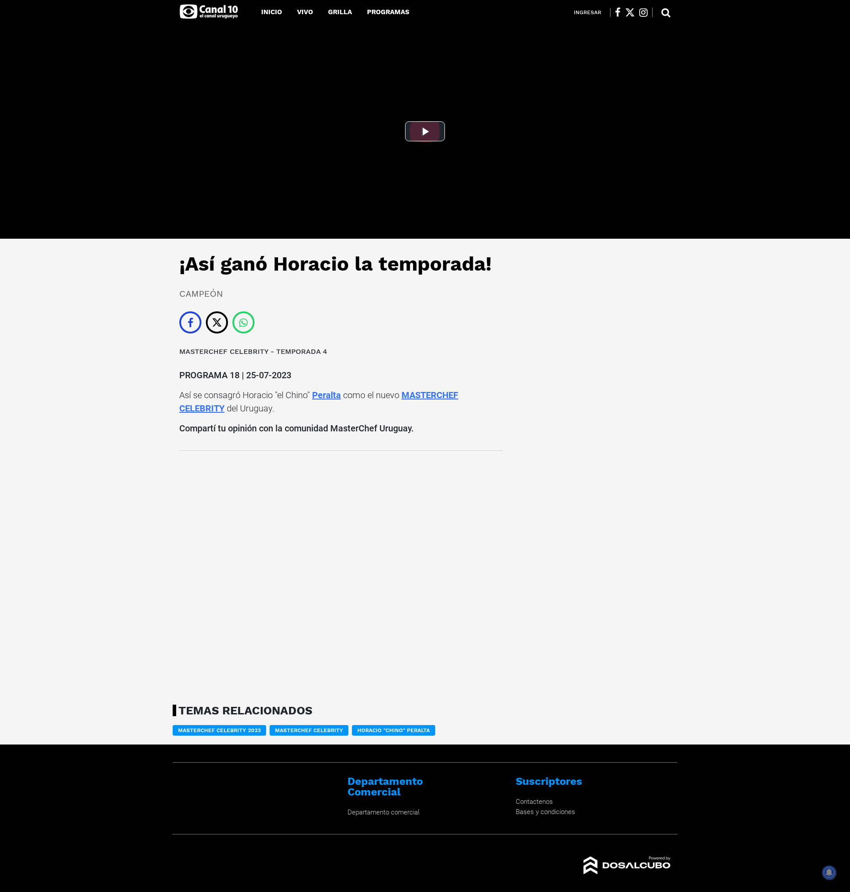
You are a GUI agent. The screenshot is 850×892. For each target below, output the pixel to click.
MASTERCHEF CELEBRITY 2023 (219, 730)
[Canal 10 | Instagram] (643, 12)
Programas (388, 12)
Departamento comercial (383, 812)
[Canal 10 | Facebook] (618, 12)
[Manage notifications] (829, 872)
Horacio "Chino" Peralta (393, 730)
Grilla (340, 12)
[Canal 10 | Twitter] (630, 12)
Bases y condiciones (545, 812)
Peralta (326, 395)
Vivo (305, 12)
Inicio (271, 12)
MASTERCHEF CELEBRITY (223, 351)
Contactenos (534, 802)
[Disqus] (341, 575)
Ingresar (587, 12)
